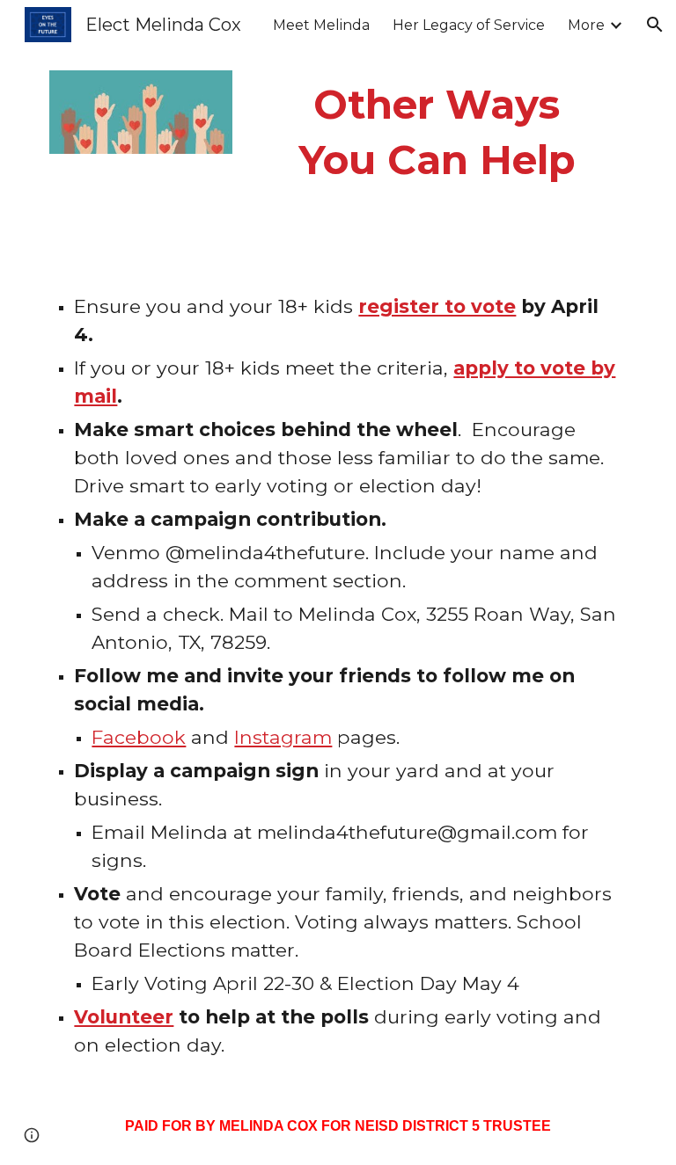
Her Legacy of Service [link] (469, 25)
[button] (655, 25)
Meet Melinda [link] (321, 25)
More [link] (586, 25)
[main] (436, 132)
